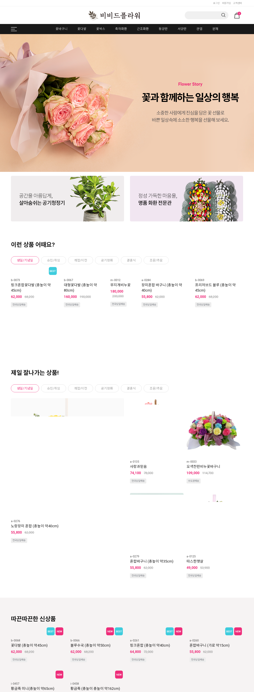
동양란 (163, 29)
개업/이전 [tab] (80, 260)
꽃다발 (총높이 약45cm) (29, 645)
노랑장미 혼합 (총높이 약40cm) (35, 526)
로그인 (216, 3)
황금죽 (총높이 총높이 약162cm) (95, 688)
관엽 (199, 29)
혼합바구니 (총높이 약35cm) (151, 561)
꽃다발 (81, 29)
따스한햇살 (195, 561)
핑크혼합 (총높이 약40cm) (150, 645)
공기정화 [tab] (107, 260)
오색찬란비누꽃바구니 (203, 466)
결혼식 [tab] (131, 260)
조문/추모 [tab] (156, 260)
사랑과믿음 (138, 466)
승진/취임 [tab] (53, 260)
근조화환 (143, 29)
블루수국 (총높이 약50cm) (90, 645)
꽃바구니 (61, 29)
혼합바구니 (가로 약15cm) (210, 645)
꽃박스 (100, 29)
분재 (215, 29)
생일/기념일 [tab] (25, 260)
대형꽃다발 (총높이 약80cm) (74, 366)
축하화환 (121, 29)
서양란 (182, 29)
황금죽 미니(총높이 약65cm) (32, 688)
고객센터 (237, 3)
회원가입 (226, 3)
